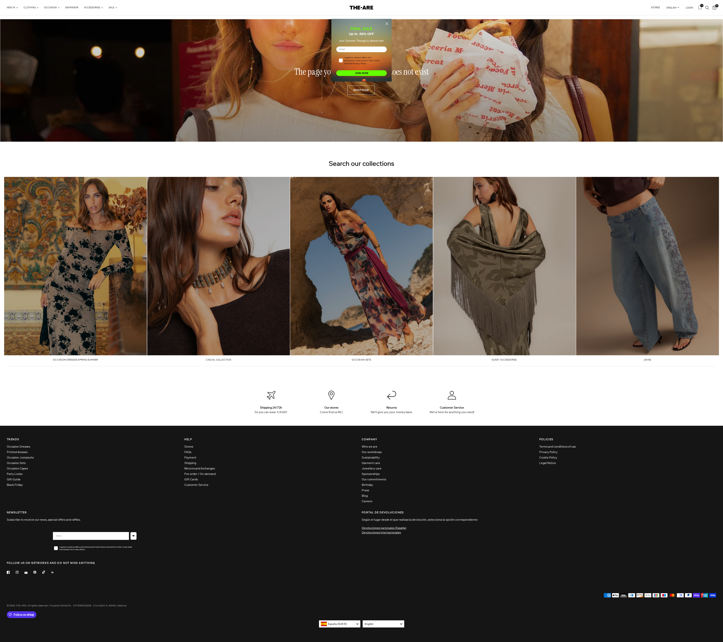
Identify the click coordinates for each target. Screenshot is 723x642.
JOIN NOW (361, 73)
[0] (713, 7)
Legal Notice (547, 463)
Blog (365, 496)
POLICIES (546, 439)
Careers (367, 501)
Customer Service (196, 485)
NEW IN (11, 7)
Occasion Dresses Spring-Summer (75, 359)
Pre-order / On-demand (200, 474)
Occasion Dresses (18, 446)
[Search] (707, 7)
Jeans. (647, 359)
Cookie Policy (548, 457)
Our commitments (374, 479)
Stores (188, 446)
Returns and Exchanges (199, 468)
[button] (361, 90)
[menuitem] (14, 7)
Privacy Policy (548, 452)
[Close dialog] (387, 23)
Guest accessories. (504, 359)
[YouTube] (28, 573)
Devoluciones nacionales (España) (384, 528)
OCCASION (50, 7)
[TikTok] (46, 572)
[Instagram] (20, 572)
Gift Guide (14, 479)
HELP (188, 439)
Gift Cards (191, 479)
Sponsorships (371, 474)
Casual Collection (218, 359)
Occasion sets (361, 359)
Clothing (30, 7)
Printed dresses (17, 452)
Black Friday (15, 485)
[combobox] (340, 624)
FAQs (187, 452)
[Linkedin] (55, 572)
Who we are (369, 446)
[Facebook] (11, 572)
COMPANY (369, 439)
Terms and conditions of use (557, 446)
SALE (111, 7)
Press (365, 490)
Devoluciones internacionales (381, 532)
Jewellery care (371, 468)
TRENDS (13, 439)
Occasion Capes (17, 468)
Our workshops (372, 452)
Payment (190, 457)
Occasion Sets (16, 463)
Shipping (190, 463)
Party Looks (14, 474)
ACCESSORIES (92, 7)
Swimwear (71, 7)
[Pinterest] (37, 572)
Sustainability (371, 457)
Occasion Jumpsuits (20, 457)
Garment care (371, 463)
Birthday (367, 485)
